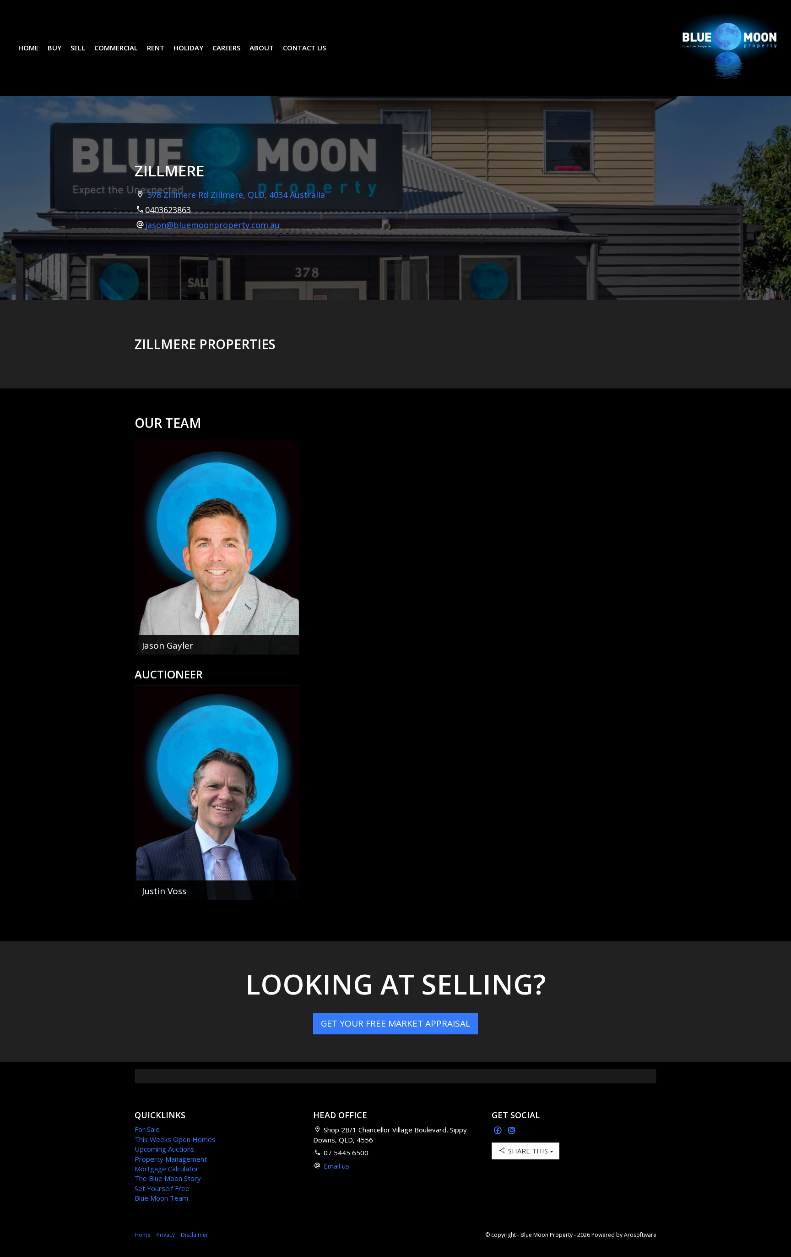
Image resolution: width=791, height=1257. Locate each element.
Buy (54, 47)
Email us (336, 1165)
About (261, 47)
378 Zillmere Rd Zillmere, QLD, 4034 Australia (236, 194)
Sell (77, 47)
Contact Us (304, 47)
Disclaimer (194, 1235)
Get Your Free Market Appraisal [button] (395, 1023)
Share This (528, 1150)
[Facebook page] (499, 1131)
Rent (155, 47)
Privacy (166, 1235)
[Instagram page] (512, 1131)
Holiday (188, 47)
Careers (226, 47)
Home (28, 47)
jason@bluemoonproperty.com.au (212, 224)
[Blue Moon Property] (729, 47)
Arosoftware (640, 1235)
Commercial (116, 47)
